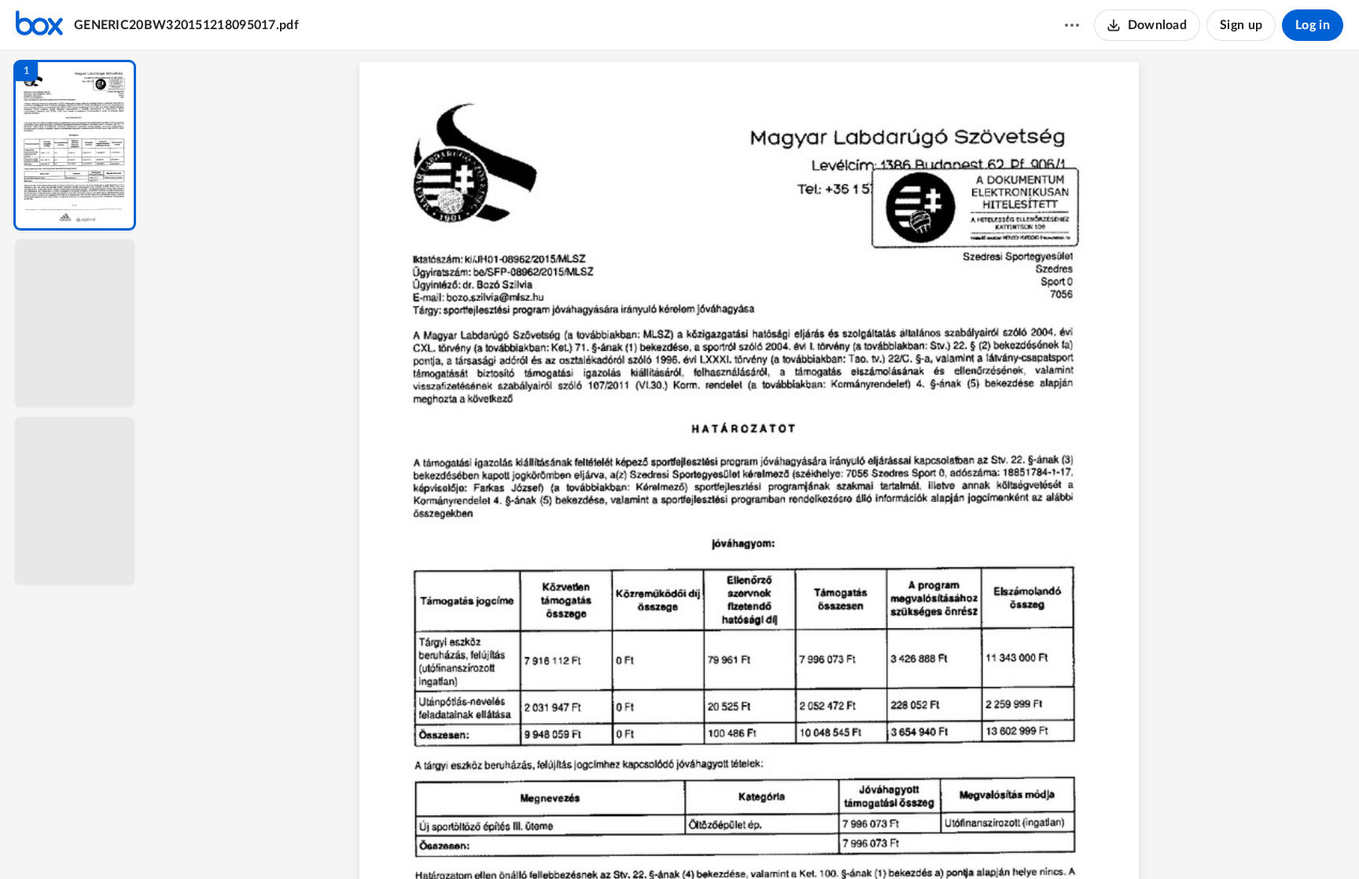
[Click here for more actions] (1072, 25)
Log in (1312, 25)
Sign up (1241, 25)
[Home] (39, 25)
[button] (75, 145)
